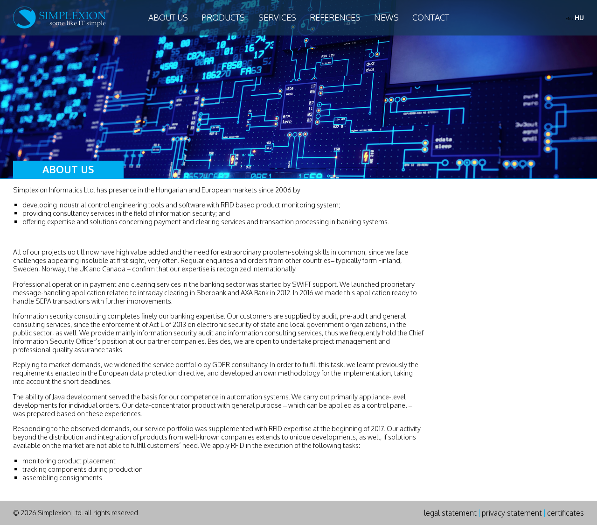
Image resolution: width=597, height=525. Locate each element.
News (386, 17)
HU (579, 17)
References (335, 17)
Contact (430, 17)
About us (168, 17)
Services (277, 17)
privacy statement (512, 513)
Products (223, 17)
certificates (565, 513)
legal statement (450, 513)
